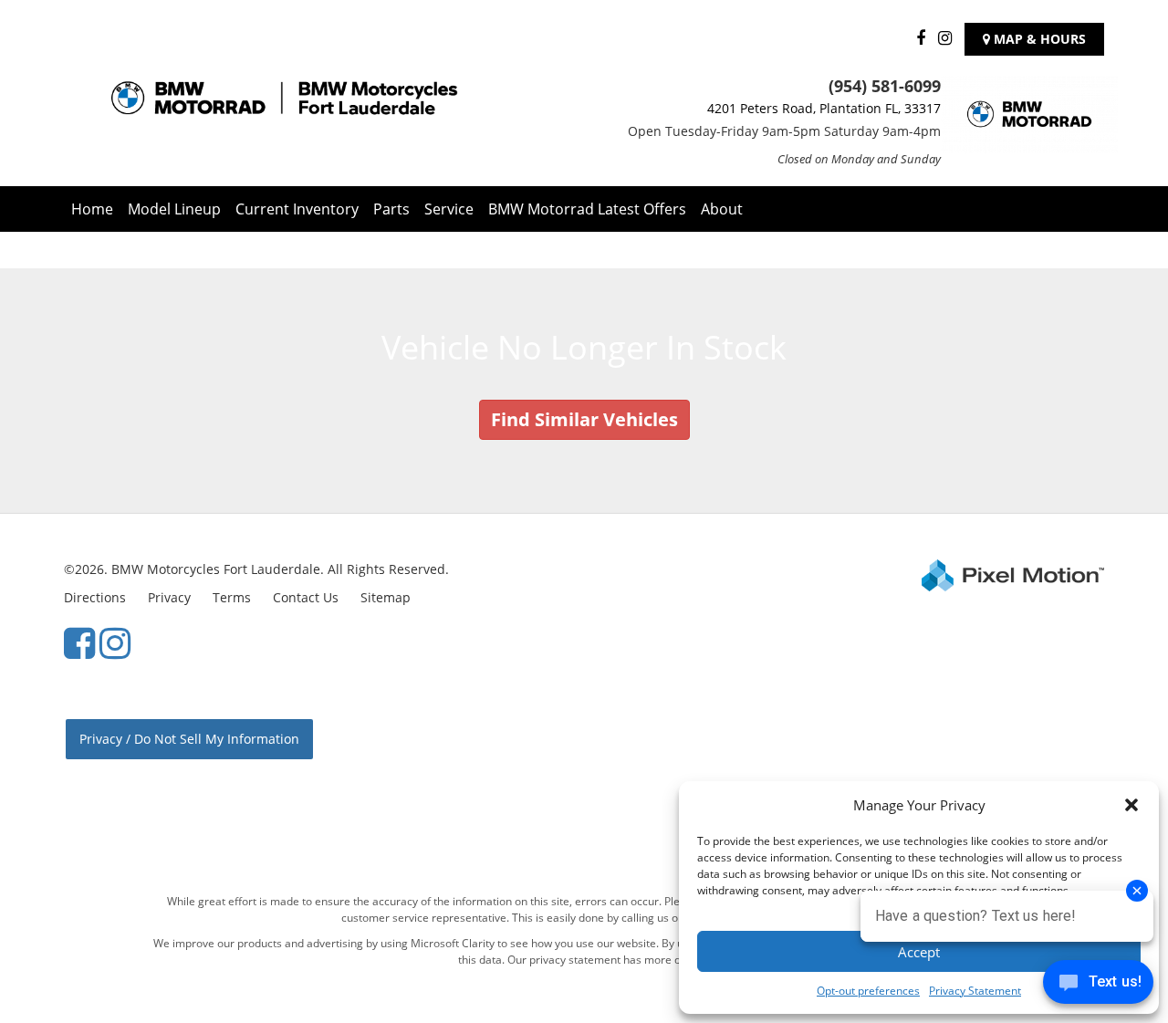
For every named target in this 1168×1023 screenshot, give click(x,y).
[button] (1131, 805)
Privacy (169, 597)
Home (92, 209)
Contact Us (306, 597)
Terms (232, 597)
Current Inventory (297, 209)
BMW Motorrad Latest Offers (587, 209)
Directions (95, 597)
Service (449, 209)
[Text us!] (1098, 986)
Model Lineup (174, 209)
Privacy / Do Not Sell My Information (189, 738)
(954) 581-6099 (885, 86)
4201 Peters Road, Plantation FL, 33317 (824, 108)
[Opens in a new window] (916, 38)
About (722, 209)
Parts (391, 209)
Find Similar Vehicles (584, 419)
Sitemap (385, 597)
